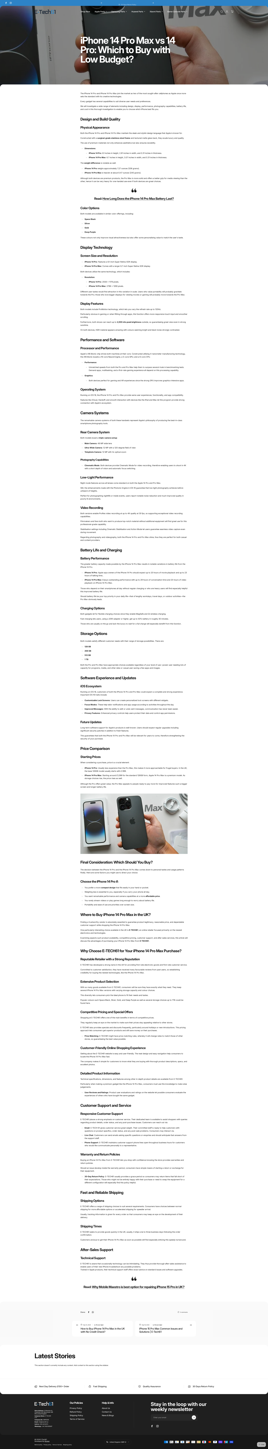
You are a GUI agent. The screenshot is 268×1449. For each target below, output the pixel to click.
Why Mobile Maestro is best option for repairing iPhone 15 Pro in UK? (138, 1287)
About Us (106, 1408)
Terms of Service (77, 1419)
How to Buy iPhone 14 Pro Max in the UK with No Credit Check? (103, 1330)
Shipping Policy (76, 1415)
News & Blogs (108, 1415)
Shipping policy (67, 1444)
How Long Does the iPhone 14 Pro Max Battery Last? (138, 198)
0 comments (184, 1312)
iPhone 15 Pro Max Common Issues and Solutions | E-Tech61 (160, 1330)
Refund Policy (76, 1412)
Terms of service (57, 1444)
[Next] (153, 3)
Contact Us (107, 1412)
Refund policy (38, 1444)
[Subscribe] (194, 1417)
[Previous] (101, 3)
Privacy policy (47, 1444)
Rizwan (47, 1441)
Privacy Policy (76, 1408)
